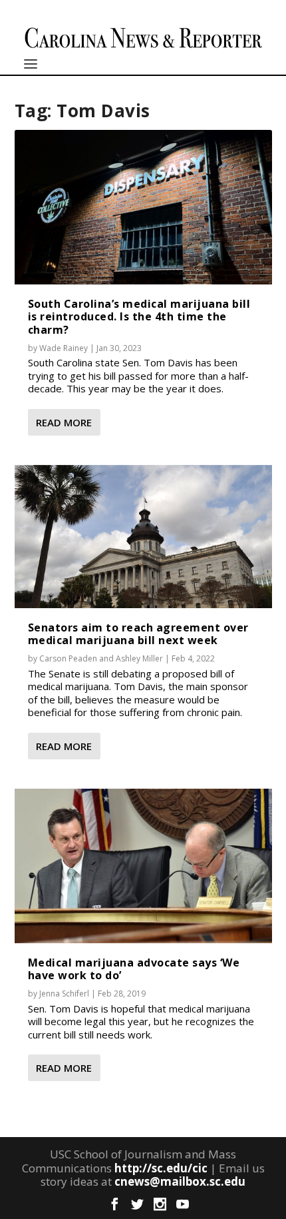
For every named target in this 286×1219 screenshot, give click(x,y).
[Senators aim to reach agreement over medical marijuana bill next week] (143, 536)
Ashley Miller (139, 658)
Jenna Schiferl (64, 993)
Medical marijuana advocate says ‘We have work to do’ (134, 969)
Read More (64, 422)
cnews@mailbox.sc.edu (179, 1181)
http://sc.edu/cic (161, 1168)
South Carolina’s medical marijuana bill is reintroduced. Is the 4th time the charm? (139, 316)
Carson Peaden (68, 658)
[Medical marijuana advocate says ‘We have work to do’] (143, 866)
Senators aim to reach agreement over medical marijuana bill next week (138, 633)
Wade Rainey (63, 348)
